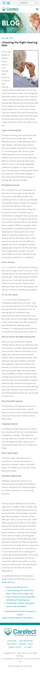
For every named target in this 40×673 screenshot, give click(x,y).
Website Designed (14, 666)
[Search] (36, 3)
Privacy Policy (15, 647)
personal (30, 164)
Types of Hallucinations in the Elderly (17, 618)
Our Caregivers (26, 641)
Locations (12, 641)
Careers (22, 644)
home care (6, 582)
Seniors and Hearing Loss (17, 587)
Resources (12, 644)
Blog (30, 644)
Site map (27, 647)
